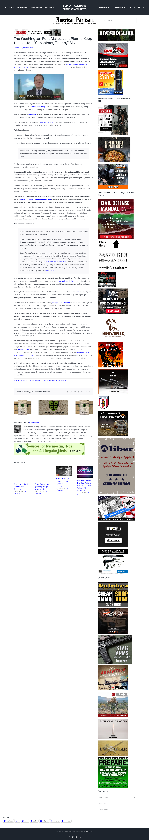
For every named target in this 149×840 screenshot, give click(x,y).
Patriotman (19, 380)
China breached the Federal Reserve (21, 486)
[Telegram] (89, 391)
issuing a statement (47, 122)
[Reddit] (75, 391)
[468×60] (37, 30)
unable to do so (50, 270)
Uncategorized (52, 380)
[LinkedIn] (78, 391)
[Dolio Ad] (53, 401)
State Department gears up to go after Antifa (43, 486)
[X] (71, 391)
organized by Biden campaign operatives (34, 199)
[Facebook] (67, 391)
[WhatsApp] (82, 391)
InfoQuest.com (88, 831)
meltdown (32, 114)
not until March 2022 (66, 281)
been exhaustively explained (55, 262)
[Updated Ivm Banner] (49, 443)
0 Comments (20, 492)
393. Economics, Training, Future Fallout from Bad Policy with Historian (84, 485)
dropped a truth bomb (61, 302)
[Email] (85, 391)
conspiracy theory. (38, 106)
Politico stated (23, 349)
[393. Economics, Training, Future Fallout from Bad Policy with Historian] (85, 467)
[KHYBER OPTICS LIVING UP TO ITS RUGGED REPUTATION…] (64, 467)
